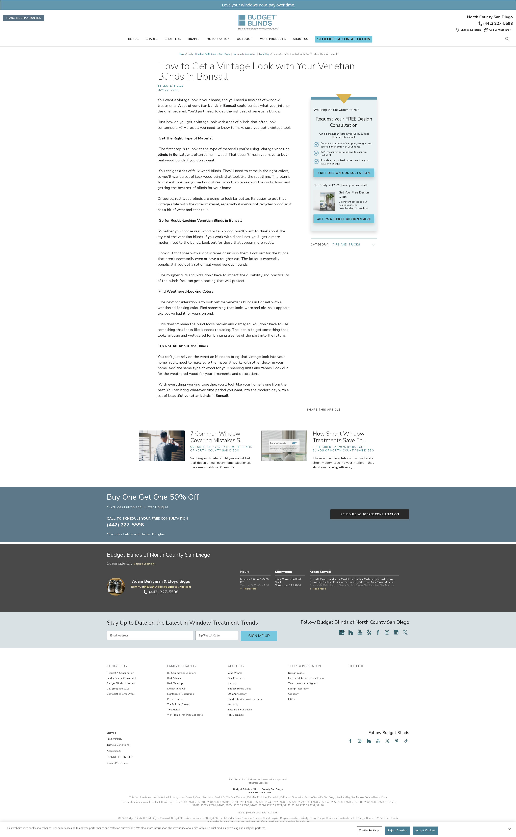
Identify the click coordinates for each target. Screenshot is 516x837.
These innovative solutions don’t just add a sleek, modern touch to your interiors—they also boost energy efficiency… (343, 462)
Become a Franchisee (240, 709)
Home (181, 54)
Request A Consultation (120, 673)
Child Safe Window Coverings (245, 699)
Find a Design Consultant (121, 678)
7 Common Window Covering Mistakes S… (217, 437)
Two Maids (173, 709)
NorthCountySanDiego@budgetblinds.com (161, 587)
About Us (300, 39)
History (232, 683)
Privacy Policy (114, 738)
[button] (468, 30)
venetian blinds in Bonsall (214, 105)
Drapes (193, 39)
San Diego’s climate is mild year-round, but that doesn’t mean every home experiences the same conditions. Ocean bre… (220, 462)
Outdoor (245, 39)
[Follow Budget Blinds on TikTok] (406, 740)
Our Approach (236, 678)
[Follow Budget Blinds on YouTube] (360, 632)
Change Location (144, 563)
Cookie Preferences (117, 763)
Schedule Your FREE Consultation (369, 514)
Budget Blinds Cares (239, 688)
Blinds (133, 39)
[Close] (509, 829)
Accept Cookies (425, 830)
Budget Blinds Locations (121, 683)
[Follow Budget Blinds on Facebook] (378, 632)
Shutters (173, 39)
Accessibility (114, 751)
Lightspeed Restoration (180, 694)
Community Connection (244, 54)
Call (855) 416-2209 (118, 688)
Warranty (233, 704)
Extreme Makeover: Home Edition (306, 678)
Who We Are (235, 673)
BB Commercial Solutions (182, 673)
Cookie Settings (369, 830)
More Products (273, 39)
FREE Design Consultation (344, 173)
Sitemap (111, 732)
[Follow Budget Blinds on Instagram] (387, 632)
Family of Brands (181, 666)
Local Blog (264, 54)
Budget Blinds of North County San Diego (208, 54)
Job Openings (236, 714)
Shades (151, 39)
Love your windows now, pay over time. (258, 5)
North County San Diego (490, 17)
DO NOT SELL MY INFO (120, 757)
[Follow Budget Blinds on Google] (342, 632)
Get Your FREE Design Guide (344, 219)
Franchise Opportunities (23, 18)
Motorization (218, 39)
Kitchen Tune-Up (176, 688)
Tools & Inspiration (304, 666)
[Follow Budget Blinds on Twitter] (405, 632)
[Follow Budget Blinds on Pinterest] (396, 740)
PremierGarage (175, 699)
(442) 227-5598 (498, 23)
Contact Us (117, 666)
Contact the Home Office (120, 694)
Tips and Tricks (346, 244)
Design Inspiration (298, 688)
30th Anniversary (237, 694)
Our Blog (356, 666)
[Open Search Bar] (507, 39)
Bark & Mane (174, 678)
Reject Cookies (397, 830)
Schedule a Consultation (343, 39)
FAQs (291, 699)
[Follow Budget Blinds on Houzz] (351, 632)
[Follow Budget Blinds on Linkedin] (396, 632)
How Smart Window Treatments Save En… (339, 437)
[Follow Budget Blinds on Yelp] (369, 632)
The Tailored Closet (178, 704)
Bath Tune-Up (175, 683)
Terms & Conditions (118, 745)
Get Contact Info (499, 29)
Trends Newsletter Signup (302, 683)
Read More (250, 588)
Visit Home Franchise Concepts (185, 714)
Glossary (293, 694)
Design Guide (296, 673)
